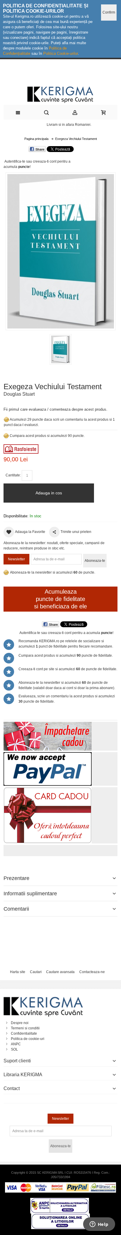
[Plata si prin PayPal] (48, 755)
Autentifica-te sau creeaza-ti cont (30, 161)
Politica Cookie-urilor (60, 53)
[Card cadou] (48, 790)
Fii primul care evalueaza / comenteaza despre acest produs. (55, 409)
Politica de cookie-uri (27, 1039)
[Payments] (60, 1185)
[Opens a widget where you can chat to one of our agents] (99, 1224)
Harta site (17, 972)
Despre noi (19, 1023)
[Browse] (21, 447)
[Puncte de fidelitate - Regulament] (6, 436)
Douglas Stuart (19, 394)
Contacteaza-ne (92, 972)
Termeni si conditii (25, 1028)
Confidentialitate (24, 1033)
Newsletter (16, 559)
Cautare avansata (60, 972)
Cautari (36, 972)
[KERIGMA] (60, 94)
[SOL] (60, 1216)
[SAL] (59, 1200)
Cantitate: (13, 475)
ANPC (16, 1044)
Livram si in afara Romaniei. (69, 125)
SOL (14, 1049)
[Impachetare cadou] (48, 724)
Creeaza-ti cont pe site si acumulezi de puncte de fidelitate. (68, 669)
